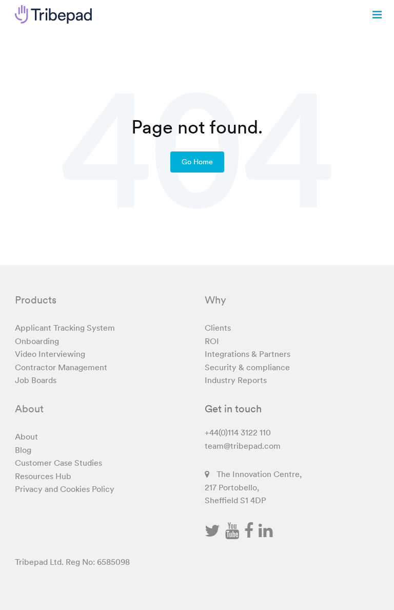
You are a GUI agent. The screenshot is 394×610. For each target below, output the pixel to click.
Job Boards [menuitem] (35, 380)
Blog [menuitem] (23, 450)
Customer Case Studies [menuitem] (58, 463)
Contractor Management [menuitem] (61, 367)
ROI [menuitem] (212, 341)
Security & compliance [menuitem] (247, 367)
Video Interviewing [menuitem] (50, 354)
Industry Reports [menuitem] (236, 380)
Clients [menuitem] (218, 327)
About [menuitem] (26, 436)
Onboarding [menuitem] (37, 341)
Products (35, 300)
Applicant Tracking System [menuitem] (65, 327)
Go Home (197, 161)
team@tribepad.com (243, 446)
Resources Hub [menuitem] (43, 476)
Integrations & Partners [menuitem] (247, 354)
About (29, 408)
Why (215, 300)
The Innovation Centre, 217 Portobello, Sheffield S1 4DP (253, 487)
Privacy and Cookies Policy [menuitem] (64, 489)
